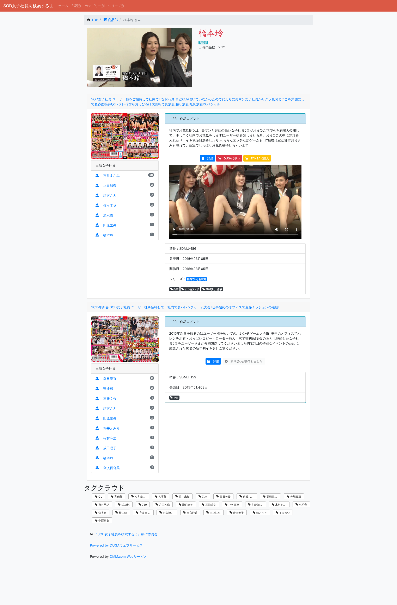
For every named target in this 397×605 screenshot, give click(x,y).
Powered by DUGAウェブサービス (116, 545)
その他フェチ (191, 289)
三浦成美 (210, 504)
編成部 (125, 504)
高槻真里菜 (273, 496)
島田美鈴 (225, 496)
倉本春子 (238, 512)
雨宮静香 (191, 512)
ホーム (63, 6)
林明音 (302, 504)
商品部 (112, 20)
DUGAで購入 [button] (230, 158)
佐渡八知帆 (249, 496)
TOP (94, 20)
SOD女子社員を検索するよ (28, 5)
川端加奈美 (258, 504)
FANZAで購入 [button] (258, 158)
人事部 (162, 496)
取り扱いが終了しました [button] (245, 361)
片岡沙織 (164, 504)
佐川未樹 (184, 496)
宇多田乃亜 (146, 512)
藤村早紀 (103, 504)
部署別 (76, 6)
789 (144, 504)
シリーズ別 (116, 6)
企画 (175, 289)
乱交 (204, 496)
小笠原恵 (233, 504)
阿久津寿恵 (169, 512)
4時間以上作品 (213, 289)
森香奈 (102, 512)
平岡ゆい (284, 512)
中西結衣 (103, 520)
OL (100, 496)
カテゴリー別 (95, 6)
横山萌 (122, 512)
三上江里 (215, 512)
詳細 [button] (208, 158)
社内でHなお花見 (196, 279)
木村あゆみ (281, 504)
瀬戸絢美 (187, 504)
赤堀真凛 (295, 496)
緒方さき (261, 512)
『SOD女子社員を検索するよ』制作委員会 (126, 534)
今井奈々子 (141, 496)
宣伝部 (118, 496)
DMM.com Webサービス (128, 556)
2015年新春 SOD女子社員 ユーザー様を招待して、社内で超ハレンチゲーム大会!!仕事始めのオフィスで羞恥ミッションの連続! (185, 307)
